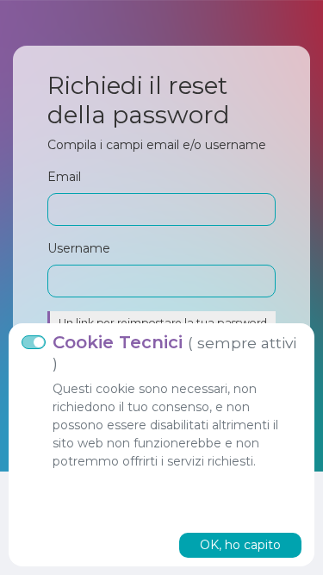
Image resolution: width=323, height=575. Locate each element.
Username (78, 248)
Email (64, 176)
